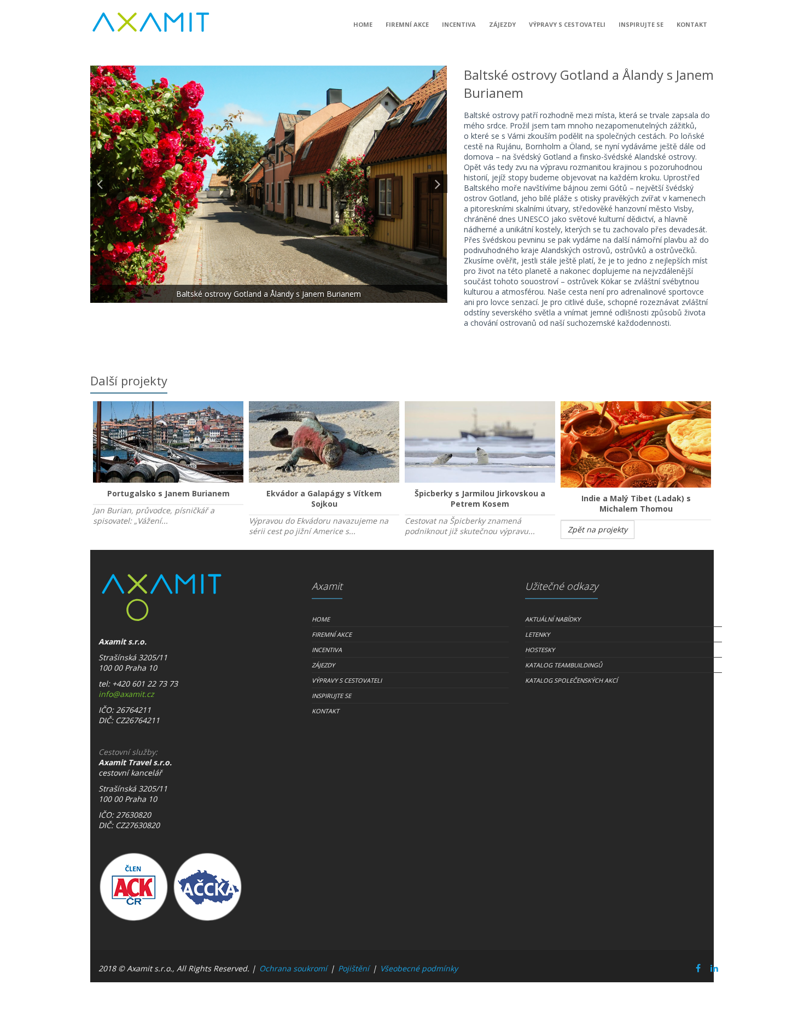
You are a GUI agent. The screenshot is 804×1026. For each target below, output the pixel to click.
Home (362, 24)
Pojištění (353, 968)
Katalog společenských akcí (571, 680)
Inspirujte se (641, 24)
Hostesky (540, 650)
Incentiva (459, 24)
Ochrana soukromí (293, 968)
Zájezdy (502, 24)
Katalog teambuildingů (563, 665)
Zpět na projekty (597, 529)
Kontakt (692, 24)
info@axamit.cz (126, 694)
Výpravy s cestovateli (567, 24)
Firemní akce (407, 24)
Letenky (537, 634)
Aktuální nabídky (552, 619)
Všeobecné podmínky (419, 968)
